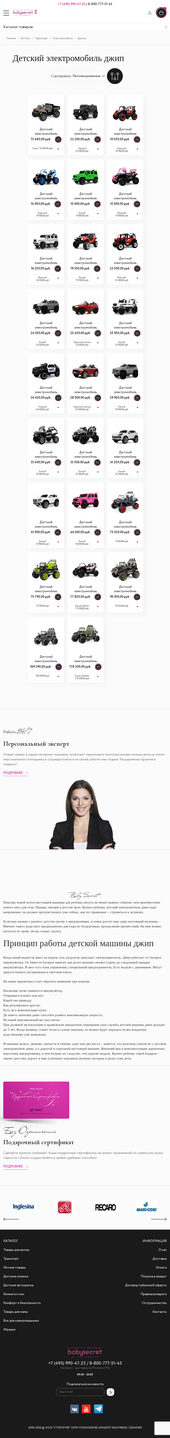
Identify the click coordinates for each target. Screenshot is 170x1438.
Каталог (25, 38)
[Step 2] (65, 1214)
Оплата (161, 1267)
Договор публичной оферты (146, 1285)
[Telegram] (98, 1410)
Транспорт (41, 38)
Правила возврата (154, 1294)
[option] (23, 1207)
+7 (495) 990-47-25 (71, 4)
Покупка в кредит (154, 1276)
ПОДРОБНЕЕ (13, 773)
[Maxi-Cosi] (147, 1214)
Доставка (160, 1258)
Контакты (160, 1311)
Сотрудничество (154, 1303)
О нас (162, 1250)
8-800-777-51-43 (99, 4)
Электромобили (63, 38)
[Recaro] (106, 1214)
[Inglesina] (24, 1213)
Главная (11, 38)
